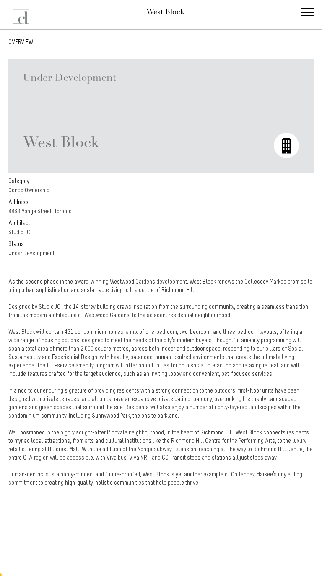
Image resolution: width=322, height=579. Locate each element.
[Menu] (307, 13)
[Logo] (22, 14)
